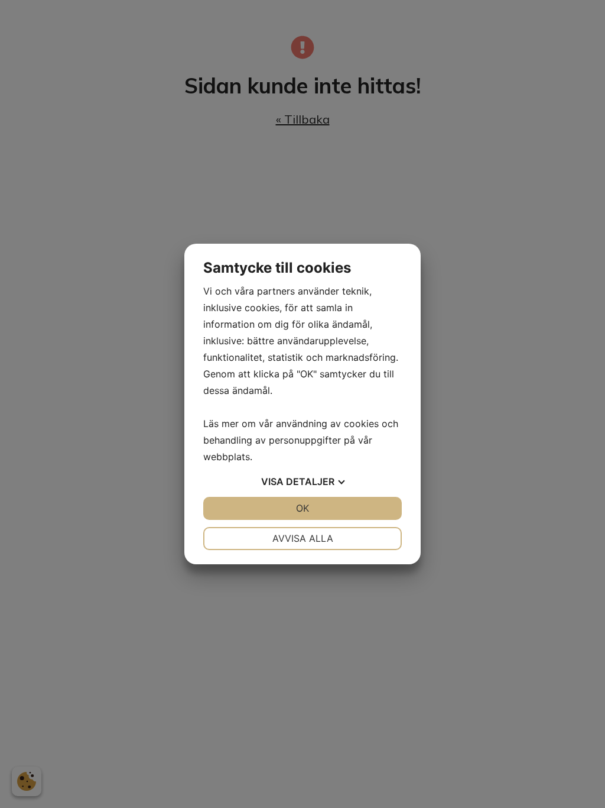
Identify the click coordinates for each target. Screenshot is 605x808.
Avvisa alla (302, 538)
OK (302, 508)
